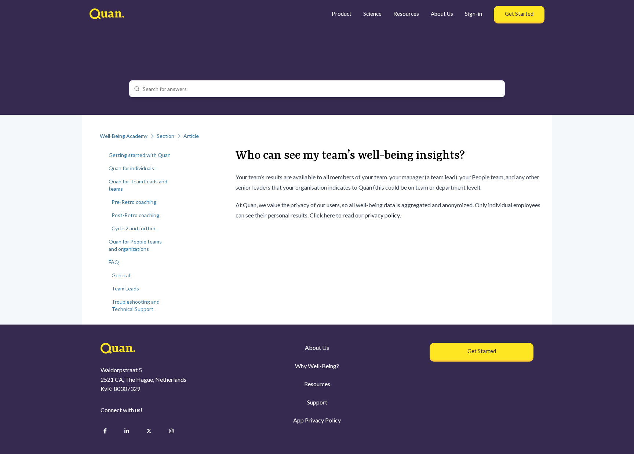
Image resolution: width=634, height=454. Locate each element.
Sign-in (473, 13)
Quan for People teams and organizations (135, 245)
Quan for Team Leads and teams (138, 185)
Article (191, 136)
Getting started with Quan (140, 155)
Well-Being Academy (123, 136)
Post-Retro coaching (135, 215)
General (121, 275)
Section (165, 136)
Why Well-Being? (317, 365)
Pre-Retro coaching (134, 202)
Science (372, 13)
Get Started (519, 13)
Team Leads (125, 288)
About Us (442, 13)
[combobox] (321, 89)
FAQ (114, 262)
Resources (406, 13)
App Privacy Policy (317, 420)
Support (317, 402)
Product (341, 13)
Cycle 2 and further (134, 228)
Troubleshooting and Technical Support (136, 305)
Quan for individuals (131, 168)
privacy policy (382, 215)
